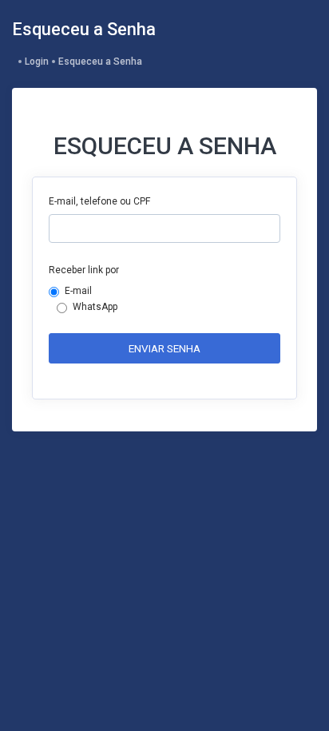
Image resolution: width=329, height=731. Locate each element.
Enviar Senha (164, 348)
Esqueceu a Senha (100, 61)
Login (37, 61)
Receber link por (84, 270)
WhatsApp (95, 306)
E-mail (78, 290)
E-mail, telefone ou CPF (99, 201)
